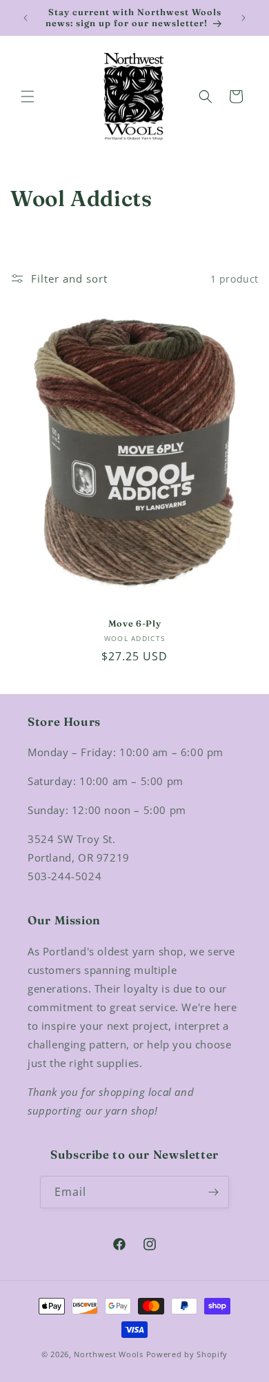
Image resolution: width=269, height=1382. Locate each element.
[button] (27, 96)
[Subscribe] (213, 1192)
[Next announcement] (243, 18)
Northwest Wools (108, 1354)
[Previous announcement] (25, 18)
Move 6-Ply (134, 623)
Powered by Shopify (187, 1354)
